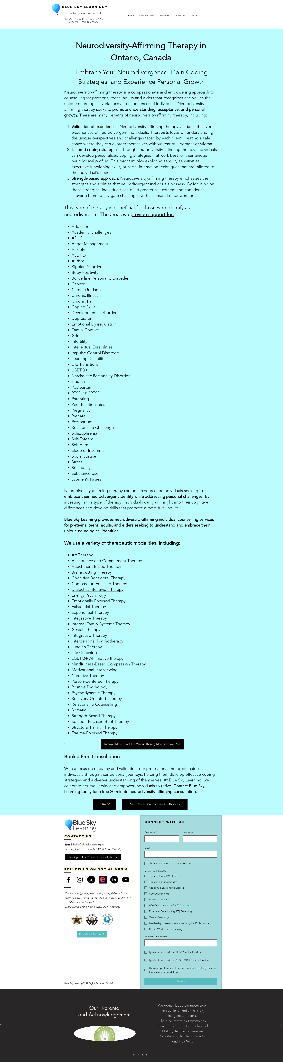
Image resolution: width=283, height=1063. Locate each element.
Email (147, 847)
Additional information (155, 936)
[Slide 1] (133, 1054)
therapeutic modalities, (132, 543)
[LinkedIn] (114, 880)
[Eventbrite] (103, 880)
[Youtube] (126, 880)
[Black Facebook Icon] (68, 880)
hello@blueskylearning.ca (88, 844)
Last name (188, 832)
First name (150, 832)
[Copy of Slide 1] (138, 1054)
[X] (91, 880)
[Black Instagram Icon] (80, 880)
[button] (147, 15)
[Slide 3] (142, 1054)
